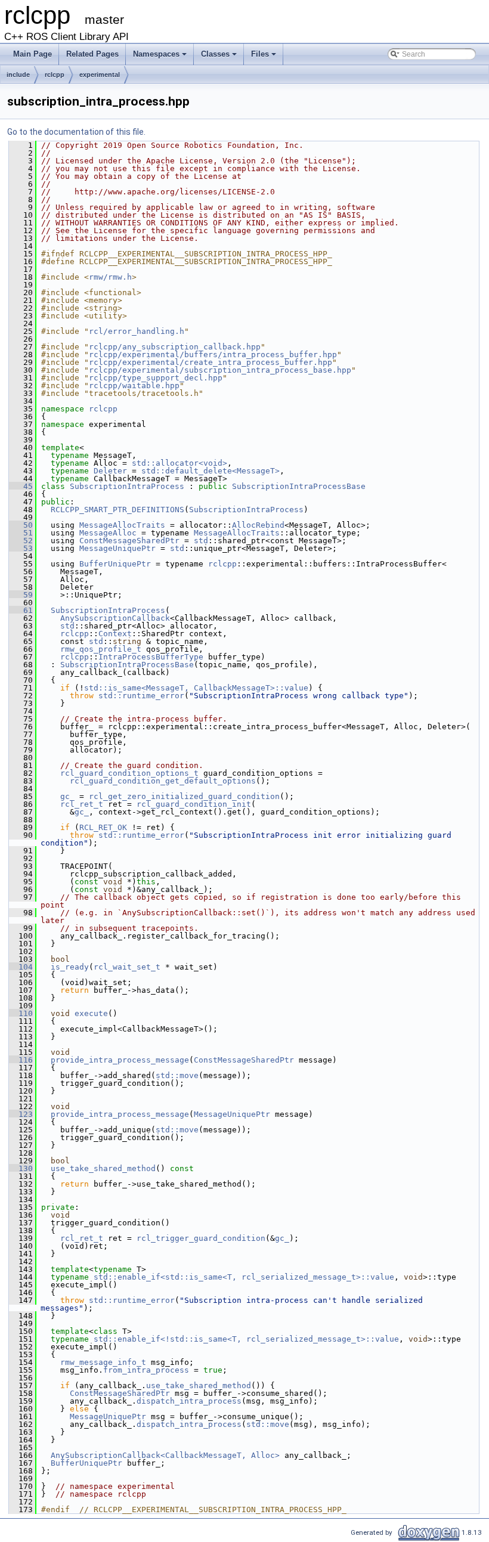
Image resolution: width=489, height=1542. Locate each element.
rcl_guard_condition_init (194, 804)
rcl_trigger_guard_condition (201, 1238)
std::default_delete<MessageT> (210, 470)
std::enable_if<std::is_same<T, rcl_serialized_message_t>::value (244, 1276)
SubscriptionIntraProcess (127, 486)
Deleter (110, 470)
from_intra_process (146, 1369)
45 (21, 486)
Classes (220, 57)
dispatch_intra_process (189, 1401)
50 (21, 525)
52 (21, 540)
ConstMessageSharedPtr (129, 540)
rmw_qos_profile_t (100, 649)
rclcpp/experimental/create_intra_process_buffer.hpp (210, 362)
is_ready (70, 966)
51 (21, 532)
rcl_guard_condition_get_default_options (163, 780)
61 (21, 610)
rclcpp (54, 74)
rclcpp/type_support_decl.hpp (155, 377)
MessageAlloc (108, 532)
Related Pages (92, 53)
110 (21, 1013)
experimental (99, 74)
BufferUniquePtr (115, 563)
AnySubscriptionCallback (115, 618)
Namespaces (160, 57)
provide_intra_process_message (120, 1059)
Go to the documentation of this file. (76, 132)
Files (264, 57)
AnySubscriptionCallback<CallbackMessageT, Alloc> (165, 1455)
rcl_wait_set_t (127, 966)
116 (21, 1059)
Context (115, 633)
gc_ (67, 796)
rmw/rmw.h (110, 277)
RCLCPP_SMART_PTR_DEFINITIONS (117, 509)
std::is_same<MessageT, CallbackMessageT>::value (196, 687)
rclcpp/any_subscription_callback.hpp (175, 346)
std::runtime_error (141, 695)
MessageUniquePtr (117, 548)
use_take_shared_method (103, 1168)
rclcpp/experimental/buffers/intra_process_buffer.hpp (213, 354)
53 (21, 548)
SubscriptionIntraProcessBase (299, 486)
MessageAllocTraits (122, 525)
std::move (177, 1075)
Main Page (32, 53)
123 (21, 1114)
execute (91, 1013)
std (201, 540)
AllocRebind (258, 525)
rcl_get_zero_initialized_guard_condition (184, 796)
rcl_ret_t (81, 804)
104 (21, 966)
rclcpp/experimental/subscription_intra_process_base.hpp (220, 370)
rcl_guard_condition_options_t (129, 773)
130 (21, 1168)
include (18, 74)
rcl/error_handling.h (136, 331)
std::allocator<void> (179, 463)
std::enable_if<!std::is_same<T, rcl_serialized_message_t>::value (246, 1338)
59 (21, 594)
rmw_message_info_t (103, 1362)
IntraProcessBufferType (150, 656)
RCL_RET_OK (103, 827)
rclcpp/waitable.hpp (134, 385)
